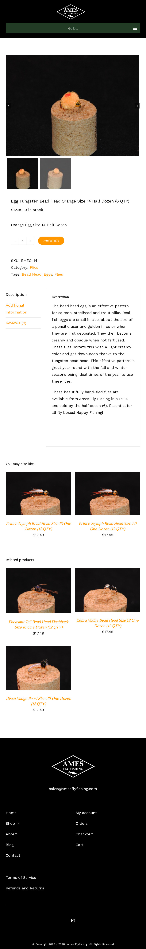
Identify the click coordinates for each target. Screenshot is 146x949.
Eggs (48, 274)
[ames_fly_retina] (73, 757)
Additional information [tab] (16, 308)
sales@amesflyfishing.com (73, 788)
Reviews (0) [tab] (16, 323)
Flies (34, 267)
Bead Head (31, 274)
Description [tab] (16, 294)
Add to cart (51, 240)
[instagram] (73, 920)
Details (16, 496)
